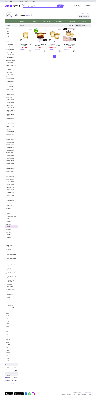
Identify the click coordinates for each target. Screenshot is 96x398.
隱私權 (84, 394)
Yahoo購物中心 (12, 6)
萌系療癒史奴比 (47, 21)
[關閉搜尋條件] (25, 6)
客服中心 (64, 394)
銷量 (89, 25)
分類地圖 (89, 394)
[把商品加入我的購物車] (30, 51)
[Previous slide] (20, 34)
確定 (16, 370)
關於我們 (69, 394)
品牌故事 (84, 13)
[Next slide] (31, 34)
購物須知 (74, 394)
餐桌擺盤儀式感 (71, 21)
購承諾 (88, 13)
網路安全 (80, 394)
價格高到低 (84, 25)
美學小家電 (83, 21)
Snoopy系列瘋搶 (83, 16)
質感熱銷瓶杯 (59, 21)
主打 (11, 21)
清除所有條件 (14, 383)
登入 (70, 6)
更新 (90, 392)
